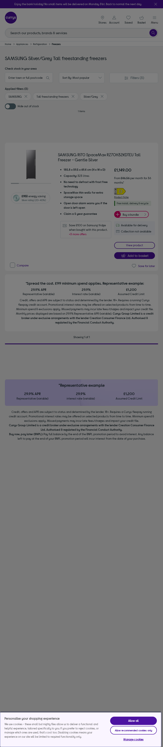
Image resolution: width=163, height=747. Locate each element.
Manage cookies (133, 739)
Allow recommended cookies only (133, 730)
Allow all (133, 720)
